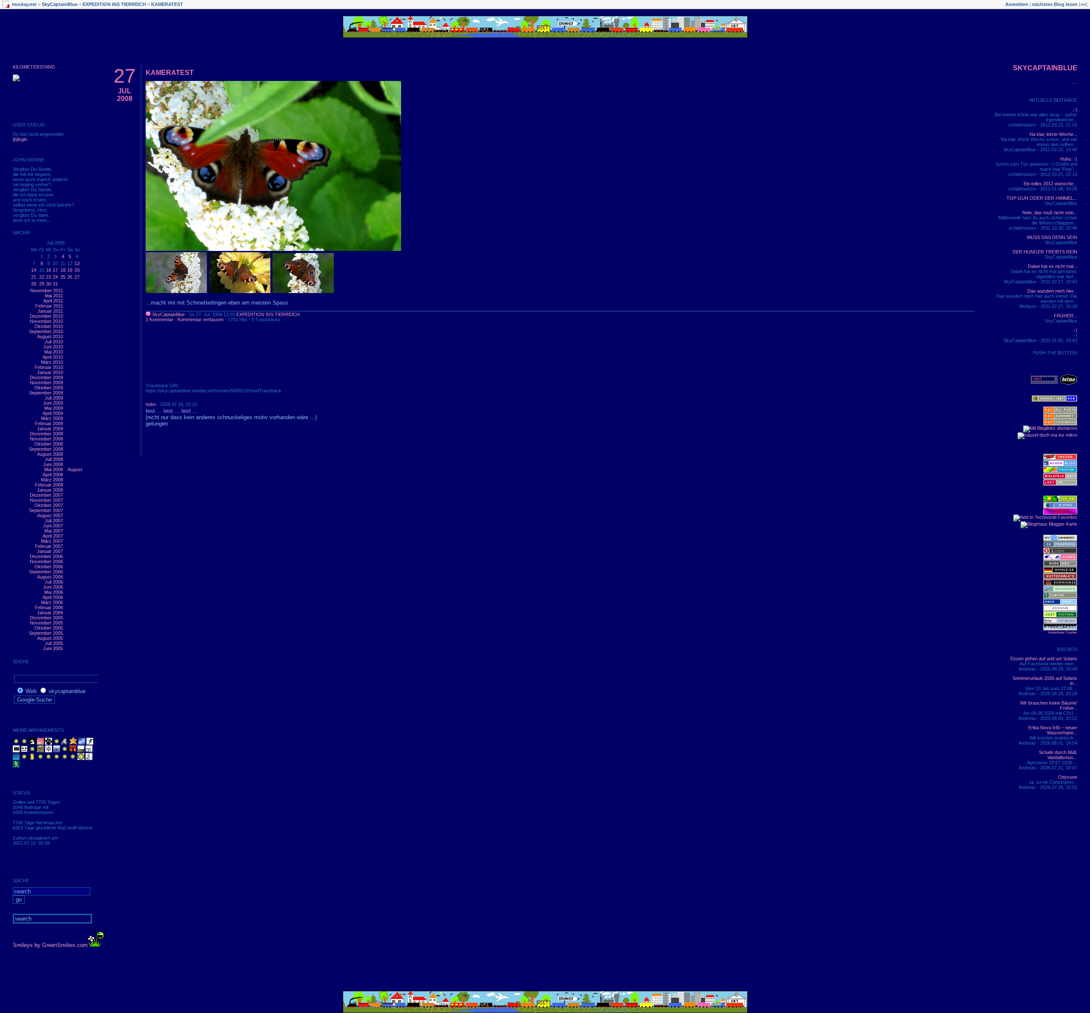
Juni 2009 (53, 403)
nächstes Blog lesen (1055, 4)
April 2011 (53, 300)
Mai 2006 (53, 592)
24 (55, 276)
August (75, 469)
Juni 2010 (53, 346)
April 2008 (53, 474)
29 (41, 283)
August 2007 (50, 515)
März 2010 (52, 362)
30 (48, 283)
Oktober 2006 (48, 566)
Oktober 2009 (48, 387)
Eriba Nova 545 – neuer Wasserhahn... (1052, 730)
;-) (1075, 109)
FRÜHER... (1065, 315)
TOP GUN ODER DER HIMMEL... (1042, 198)
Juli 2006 (54, 581)
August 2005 (50, 638)
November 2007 (46, 500)
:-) (1075, 330)
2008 (124, 98)
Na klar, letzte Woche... (1053, 134)
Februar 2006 (49, 607)
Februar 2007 (49, 546)
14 (33, 270)
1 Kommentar (159, 319)
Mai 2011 (54, 295)
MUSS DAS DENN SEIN (1052, 237)
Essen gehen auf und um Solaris (1043, 658)
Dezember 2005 (46, 617)
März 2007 (52, 541)
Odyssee (1067, 777)
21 (33, 276)
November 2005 (46, 622)
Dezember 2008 (46, 433)
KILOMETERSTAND (34, 66)
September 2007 (46, 510)
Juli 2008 (54, 459)
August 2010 (50, 336)
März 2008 (52, 479)
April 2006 (53, 597)
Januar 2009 (50, 428)
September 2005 (46, 633)
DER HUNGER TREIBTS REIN (1045, 251)
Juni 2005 (53, 648)
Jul (124, 91)
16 (48, 270)
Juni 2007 (53, 525)
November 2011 (46, 290)
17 (55, 270)
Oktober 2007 (48, 505)
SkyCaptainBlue (59, 4)
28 (33, 283)
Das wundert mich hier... (1052, 291)
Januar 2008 (50, 489)
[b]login (20, 139)
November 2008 (46, 438)
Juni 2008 (53, 464)
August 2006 (50, 576)
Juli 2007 (54, 520)
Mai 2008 (53, 469)
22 (41, 276)
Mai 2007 (53, 530)
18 (63, 270)
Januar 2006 (50, 612)
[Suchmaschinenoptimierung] (1060, 545)
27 (77, 276)
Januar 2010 (50, 372)
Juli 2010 (54, 341)
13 (77, 263)
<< (1083, 4)
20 (77, 270)
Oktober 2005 (48, 627)
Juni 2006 (53, 587)
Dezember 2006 (46, 556)
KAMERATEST (167, 4)
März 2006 (52, 602)
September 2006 (46, 571)
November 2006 (46, 561)
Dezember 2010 (46, 316)
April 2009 (53, 413)
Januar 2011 (50, 311)
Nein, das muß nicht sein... (1049, 212)
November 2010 (46, 321)
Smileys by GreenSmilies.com (50, 945)
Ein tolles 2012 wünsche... (1050, 183)
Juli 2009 (54, 397)
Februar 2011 (49, 305)
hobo (151, 404)
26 (69, 276)
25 (63, 276)
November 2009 (46, 382)
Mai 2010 (53, 351)
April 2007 (53, 535)
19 (69, 270)
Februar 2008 (49, 484)
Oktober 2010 (48, 326)
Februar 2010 (49, 367)
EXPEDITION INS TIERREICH (114, 4)
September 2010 (46, 331)
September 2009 (46, 392)
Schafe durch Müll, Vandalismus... (1058, 755)
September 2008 (46, 449)
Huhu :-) (1068, 158)
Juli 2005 (54, 643)
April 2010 (53, 357)
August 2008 (50, 454)
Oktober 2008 (48, 443)
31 (55, 283)
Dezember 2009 (46, 377)
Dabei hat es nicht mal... (1052, 266)
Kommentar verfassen (201, 319)
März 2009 (52, 418)
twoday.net (24, 4)
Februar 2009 (49, 423)
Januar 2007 (50, 551)
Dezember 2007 (46, 495)
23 (48, 276)
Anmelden (1016, 4)
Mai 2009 (53, 408)
